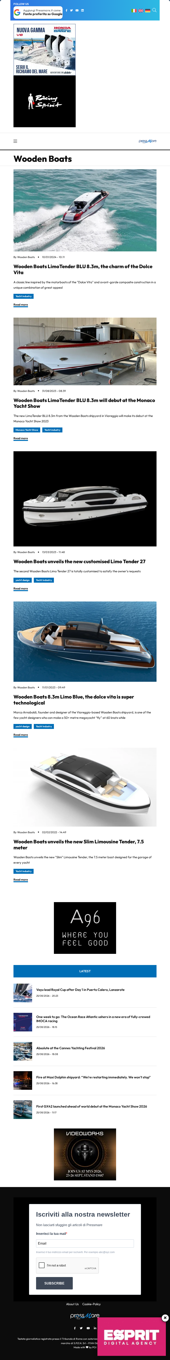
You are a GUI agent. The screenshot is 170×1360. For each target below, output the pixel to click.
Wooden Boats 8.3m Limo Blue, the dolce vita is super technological (73, 700)
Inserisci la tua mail (51, 1233)
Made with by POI (85, 1347)
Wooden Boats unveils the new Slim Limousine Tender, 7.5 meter (78, 844)
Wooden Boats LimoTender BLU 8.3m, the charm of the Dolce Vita (82, 269)
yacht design (23, 580)
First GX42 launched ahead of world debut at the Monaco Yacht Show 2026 (91, 1106)
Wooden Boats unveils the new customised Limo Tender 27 (79, 561)
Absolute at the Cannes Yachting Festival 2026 (70, 1048)
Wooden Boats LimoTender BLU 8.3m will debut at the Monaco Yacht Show (84, 403)
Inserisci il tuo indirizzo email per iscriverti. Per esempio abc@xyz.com (75, 1252)
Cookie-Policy (91, 1304)
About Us (72, 1304)
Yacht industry (24, 296)
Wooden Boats (26, 257)
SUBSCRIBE (54, 1283)
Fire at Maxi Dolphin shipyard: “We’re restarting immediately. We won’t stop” (93, 1077)
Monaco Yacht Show (27, 429)
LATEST (85, 971)
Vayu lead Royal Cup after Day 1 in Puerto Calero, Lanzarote (80, 990)
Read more (20, 304)
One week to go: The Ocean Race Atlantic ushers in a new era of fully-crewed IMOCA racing (93, 1019)
